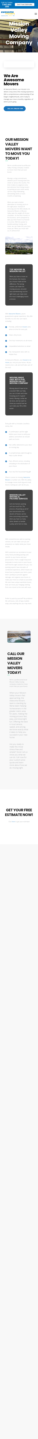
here (13, 822)
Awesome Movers (15, 314)
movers (24, 327)
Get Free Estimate (24, 4)
